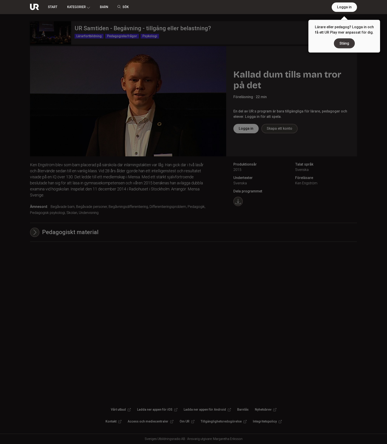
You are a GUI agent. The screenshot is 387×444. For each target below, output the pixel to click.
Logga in (344, 7)
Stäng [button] (344, 43)
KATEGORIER (76, 7)
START (52, 7)
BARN (104, 7)
